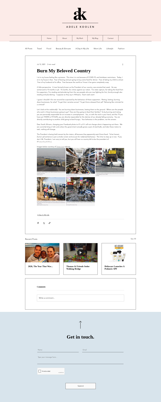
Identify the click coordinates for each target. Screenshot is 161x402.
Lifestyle (109, 48)
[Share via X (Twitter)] (44, 223)
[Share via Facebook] (38, 223)
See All (133, 239)
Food (49, 48)
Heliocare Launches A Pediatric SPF (114, 267)
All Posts (28, 48)
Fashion (121, 48)
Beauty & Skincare (63, 48)
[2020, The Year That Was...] (42, 252)
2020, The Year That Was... (40, 266)
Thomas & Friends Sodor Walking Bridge (78, 267)
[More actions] (122, 64)
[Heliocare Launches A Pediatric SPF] (119, 252)
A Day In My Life (82, 48)
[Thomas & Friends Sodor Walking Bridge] (81, 252)
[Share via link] (49, 223)
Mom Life (98, 48)
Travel (39, 48)
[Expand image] (51, 162)
